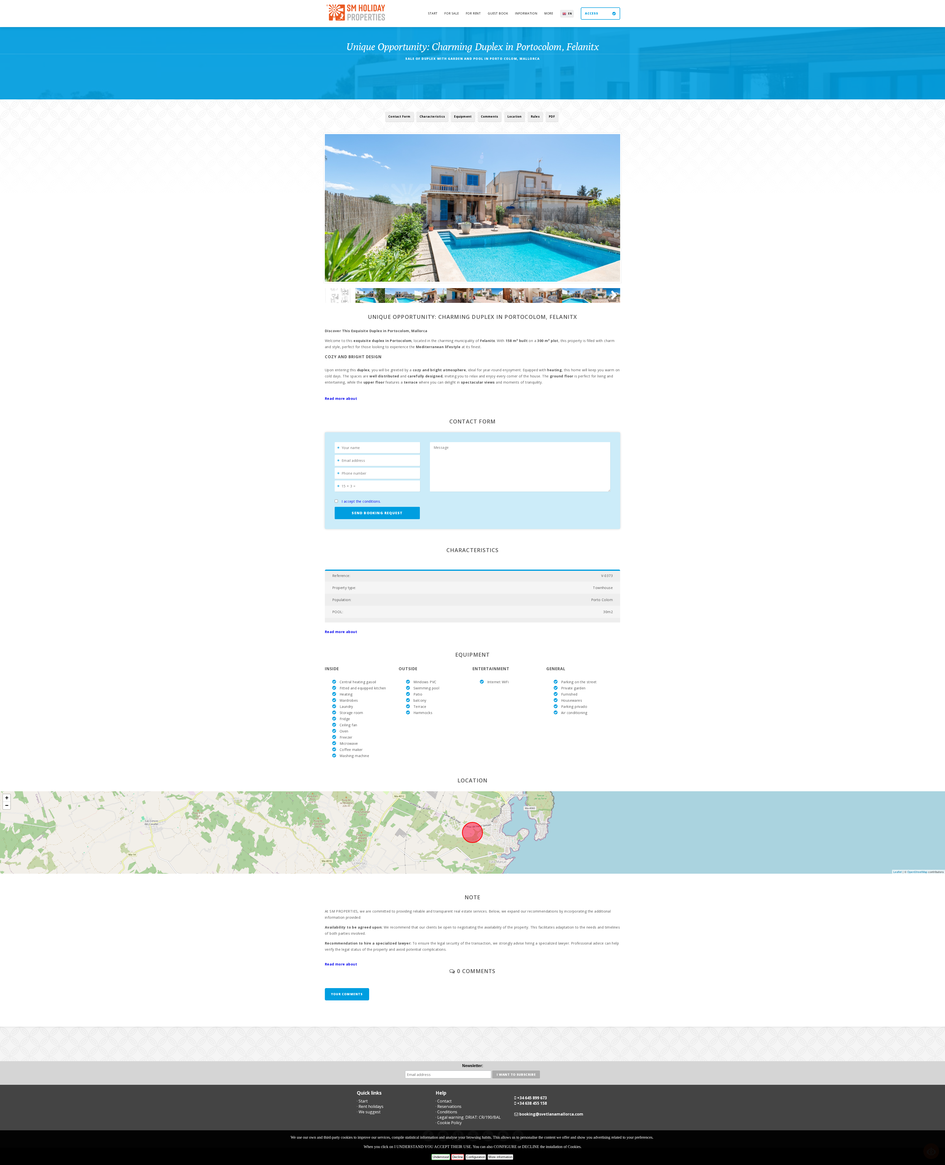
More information (500, 1157)
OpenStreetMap (917, 872)
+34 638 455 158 (532, 1103)
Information (526, 13)
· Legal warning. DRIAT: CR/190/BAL (468, 1117)
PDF (552, 116)
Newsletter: (472, 1066)
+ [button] (6, 798)
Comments (489, 116)
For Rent (473, 13)
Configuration (475, 1157)
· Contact (444, 1101)
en (570, 13)
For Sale (451, 13)
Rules (535, 116)
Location (514, 116)
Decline (457, 1157)
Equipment (463, 116)
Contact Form (399, 116)
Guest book (498, 13)
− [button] (6, 805)
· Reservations (448, 1106)
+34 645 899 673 (532, 1098)
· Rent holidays (370, 1106)
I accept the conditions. (361, 501)
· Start (362, 1101)
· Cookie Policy (449, 1122)
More (548, 13)
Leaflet (897, 872)
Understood (441, 1157)
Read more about (341, 398)
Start (433, 13)
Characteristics (432, 116)
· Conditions (446, 1112)
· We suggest (368, 1112)
